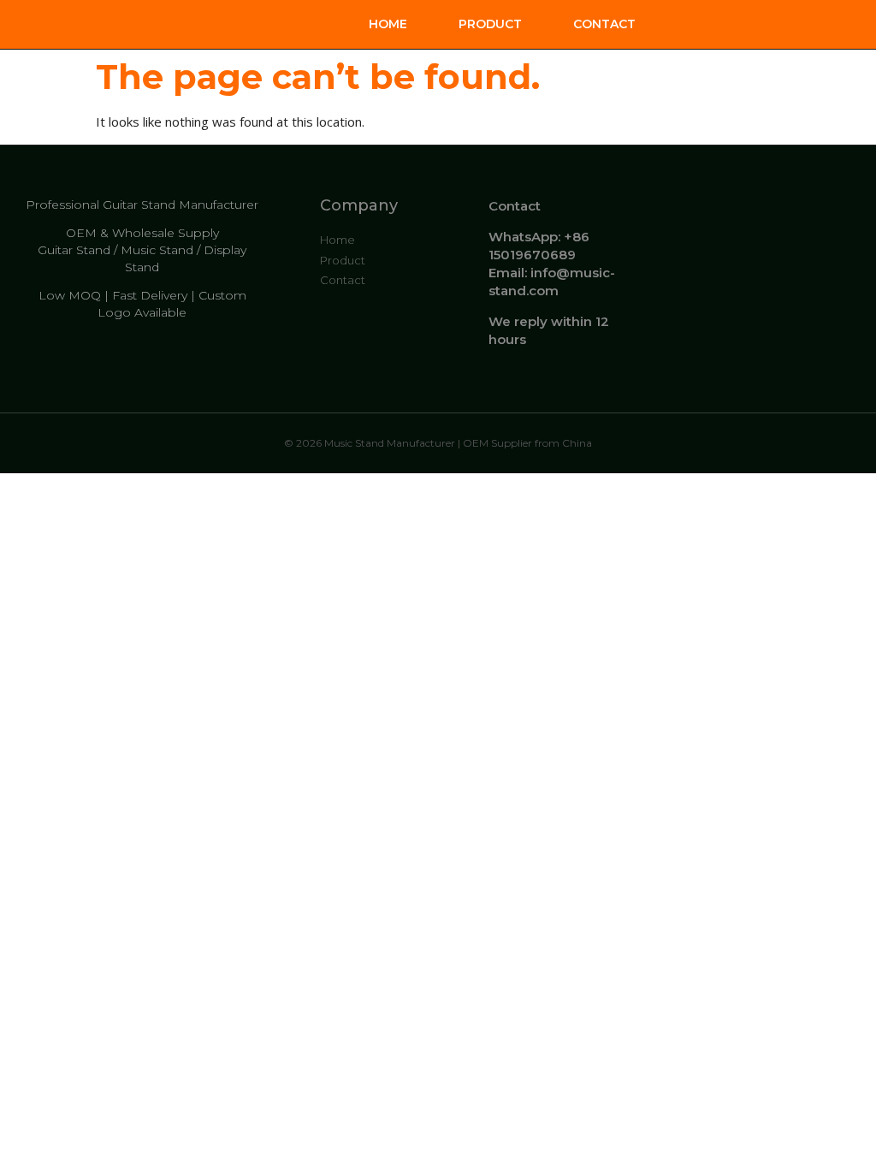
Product (490, 24)
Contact (604, 24)
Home (388, 24)
